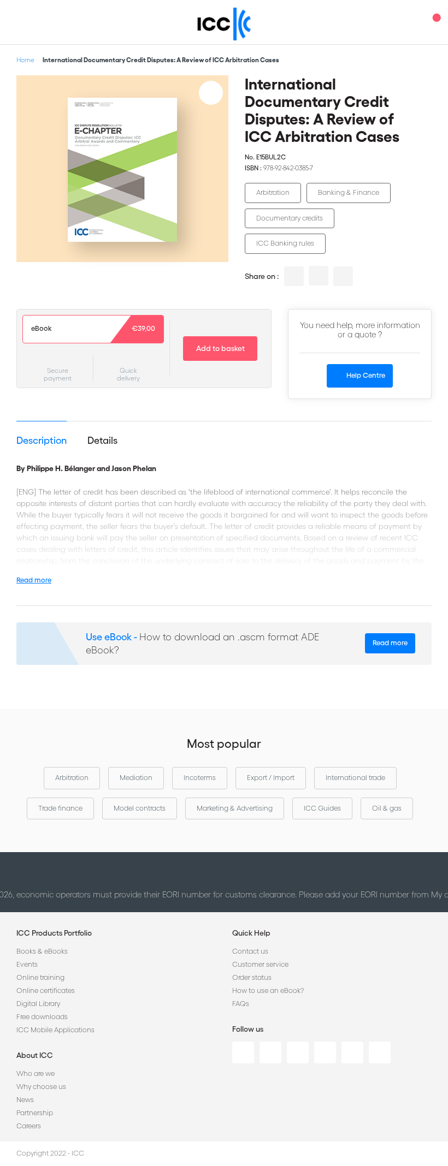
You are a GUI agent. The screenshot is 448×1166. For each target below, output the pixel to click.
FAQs (240, 1004)
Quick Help (251, 933)
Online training (40, 977)
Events (27, 964)
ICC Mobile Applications (55, 1030)
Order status (252, 977)
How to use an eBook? (268, 990)
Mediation (136, 778)
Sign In (412, 22)
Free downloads (42, 1017)
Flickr (380, 1052)
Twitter (270, 1052)
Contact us (250, 951)
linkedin (294, 276)
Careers (28, 1126)
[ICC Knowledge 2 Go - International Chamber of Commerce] (224, 24)
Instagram (325, 1052)
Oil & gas (387, 808)
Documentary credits (289, 218)
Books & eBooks (42, 951)
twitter (318, 275)
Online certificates (45, 990)
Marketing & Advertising (235, 808)
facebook (343, 276)
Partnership (34, 1113)
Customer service (260, 964)
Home (25, 59)
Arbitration (273, 192)
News (25, 1100)
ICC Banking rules (285, 243)
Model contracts (140, 808)
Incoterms (200, 778)
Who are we (35, 1073)
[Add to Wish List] (211, 93)
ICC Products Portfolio (54, 933)
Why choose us (41, 1086)
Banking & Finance (348, 192)
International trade (355, 778)
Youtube (352, 1052)
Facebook (298, 1052)
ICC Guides (322, 808)
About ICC (34, 1055)
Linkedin (243, 1052)
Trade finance (60, 808)
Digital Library (38, 1004)
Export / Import (270, 778)
